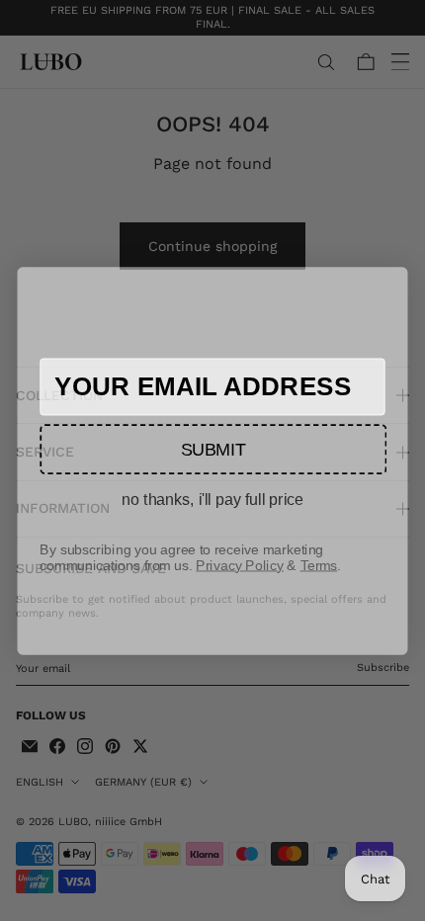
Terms (319, 563)
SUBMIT (213, 448)
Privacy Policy (240, 563)
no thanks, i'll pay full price (212, 499)
